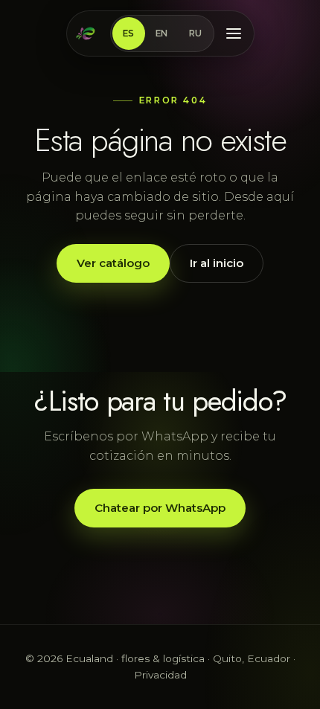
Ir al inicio (216, 263)
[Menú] (233, 33)
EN (162, 33)
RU (195, 33)
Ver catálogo (113, 263)
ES (129, 33)
